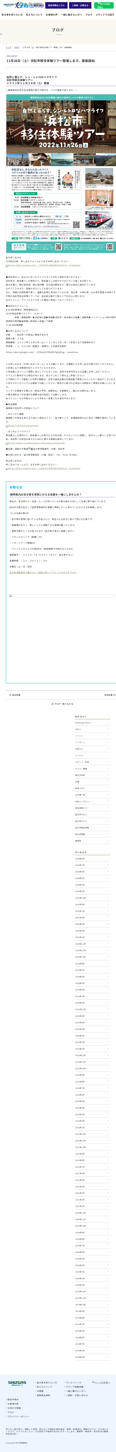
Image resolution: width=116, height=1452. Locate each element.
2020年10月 (80, 1225)
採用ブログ (80, 788)
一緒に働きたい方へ (71, 14)
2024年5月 (80, 983)
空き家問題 (80, 834)
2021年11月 (80, 1140)
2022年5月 (80, 1101)
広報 (77, 781)
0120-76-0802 (30, 4)
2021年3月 (80, 1193)
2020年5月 (80, 1258)
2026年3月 (80, 884)
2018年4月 (80, 1350)
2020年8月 (80, 1239)
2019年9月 (80, 1311)
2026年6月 (80, 871)
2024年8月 (80, 963)
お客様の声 (52, 14)
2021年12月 (80, 1134)
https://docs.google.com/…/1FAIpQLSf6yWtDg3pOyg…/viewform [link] (44, 265)
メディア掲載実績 (75, 1386)
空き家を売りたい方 (12, 14)
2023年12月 (80, 1009)
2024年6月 (80, 976)
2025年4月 (80, 930)
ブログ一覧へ (63, 703)
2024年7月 (80, 970)
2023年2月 (80, 1042)
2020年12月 (80, 1212)
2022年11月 (80, 1062)
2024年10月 (80, 957)
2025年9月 (80, 904)
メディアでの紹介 (105, 14)
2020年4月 (80, 1265)
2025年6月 (80, 917)
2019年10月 (80, 1304)
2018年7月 (80, 1344)
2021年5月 (80, 1180)
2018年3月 (80, 1357)
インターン (80, 742)
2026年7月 (80, 865)
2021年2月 (80, 1199)
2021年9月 (80, 1153)
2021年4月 (80, 1186)
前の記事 (16, 694)
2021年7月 (80, 1167)
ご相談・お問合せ (80, 5)
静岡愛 (78, 840)
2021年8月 (80, 1160)
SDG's (78, 729)
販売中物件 (13, 1399)
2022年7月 (80, 1088)
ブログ (88, 14)
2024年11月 (80, 950)
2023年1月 (80, 1048)
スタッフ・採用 (82, 762)
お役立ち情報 (14, 1407)
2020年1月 (80, 1285)
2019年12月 (80, 1291)
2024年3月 (80, 996)
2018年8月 (80, 1337)
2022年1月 (80, 1127)
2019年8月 (80, 1317)
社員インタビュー (83, 801)
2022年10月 (80, 1068)
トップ (8, 47)
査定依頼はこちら (56, 5)
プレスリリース (73, 1382)
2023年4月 (80, 1029)
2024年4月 (80, 989)
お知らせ (79, 748)
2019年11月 (80, 1298)
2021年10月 (80, 1147)
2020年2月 (80, 1278)
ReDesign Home (83, 722)
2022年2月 (80, 1121)
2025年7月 (80, 911)
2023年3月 (80, 1035)
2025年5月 (80, 924)
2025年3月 (80, 937)
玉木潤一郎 (80, 794)
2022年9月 (80, 1075)
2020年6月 (80, 1252)
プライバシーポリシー (18, 1416)
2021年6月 (80, 1173)
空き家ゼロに (81, 814)
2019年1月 (80, 1331)
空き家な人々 (81, 821)
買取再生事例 (43, 1395)
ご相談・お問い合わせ (77, 1395)
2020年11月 (80, 1219)
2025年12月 (80, 898)
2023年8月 (80, 1016)
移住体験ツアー (82, 808)
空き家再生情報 (82, 827)
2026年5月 (80, 878)
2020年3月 (80, 1271)
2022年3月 (80, 1114)
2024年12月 (80, 943)
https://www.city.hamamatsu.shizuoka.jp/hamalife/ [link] (36, 442)
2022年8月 (80, 1081)
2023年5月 (80, 1022)
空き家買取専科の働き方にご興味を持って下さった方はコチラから (43, 572)
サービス (79, 755)
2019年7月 (80, 1324)
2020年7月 (80, 1245)
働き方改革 (80, 775)
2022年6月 (80, 1094)
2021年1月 (80, 1206)
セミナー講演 (81, 768)
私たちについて (34, 14)
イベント (79, 735)
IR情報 (40, 1390)
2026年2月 (80, 891)
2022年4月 (80, 1107)
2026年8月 (80, 858)
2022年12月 (80, 1055)
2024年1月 (80, 1002)
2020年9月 (80, 1232)
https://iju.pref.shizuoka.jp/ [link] (23, 425)
